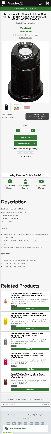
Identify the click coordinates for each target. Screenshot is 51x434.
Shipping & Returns (41, 415)
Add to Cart (30, 309)
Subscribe (44, 404)
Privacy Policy (25, 418)
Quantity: (25, 125)
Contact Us (7, 415)
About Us (23, 415)
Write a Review (25, 38)
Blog (29, 415)
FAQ (33, 415)
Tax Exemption (16, 415)
